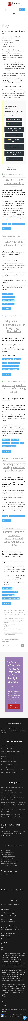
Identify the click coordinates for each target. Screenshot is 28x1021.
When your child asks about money (14, 243)
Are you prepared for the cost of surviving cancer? (14, 388)
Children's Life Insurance (7, 748)
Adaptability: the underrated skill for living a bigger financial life (14, 326)
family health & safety (8, 293)
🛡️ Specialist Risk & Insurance (14, 134)
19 (25, 645)
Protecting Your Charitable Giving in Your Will (12, 787)
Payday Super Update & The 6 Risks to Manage (13, 728)
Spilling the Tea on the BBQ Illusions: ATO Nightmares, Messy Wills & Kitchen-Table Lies (12, 815)
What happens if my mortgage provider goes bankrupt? (14, 467)
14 (11, 645)
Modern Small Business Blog (11, 861)
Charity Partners (16, 904)
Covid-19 (5, 224)
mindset (4, 362)
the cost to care (6, 443)
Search (22, 9)
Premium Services (7, 860)
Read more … (7, 229)
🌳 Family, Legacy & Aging (14, 123)
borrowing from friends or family (10, 591)
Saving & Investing (8, 858)
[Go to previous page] (6, 645)
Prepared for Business (8, 852)
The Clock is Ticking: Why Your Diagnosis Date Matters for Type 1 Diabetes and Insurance (13, 799)
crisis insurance (6, 439)
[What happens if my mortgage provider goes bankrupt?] (14, 459)
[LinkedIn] (15, 14)
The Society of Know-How (10, 865)
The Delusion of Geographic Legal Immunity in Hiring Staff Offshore (13, 811)
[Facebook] (13, 14)
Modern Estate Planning (9, 854)
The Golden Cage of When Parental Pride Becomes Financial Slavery (11, 794)
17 (20, 645)
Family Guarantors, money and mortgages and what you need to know (14, 538)
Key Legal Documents (9, 856)
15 (14, 645)
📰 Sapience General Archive (14, 158)
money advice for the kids (8, 300)
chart (22, 443)
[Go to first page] (3, 645)
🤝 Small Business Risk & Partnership (14, 140)
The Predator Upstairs (6, 790)
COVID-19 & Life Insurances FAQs (14, 181)
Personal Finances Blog (10, 863)
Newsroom (17, 1016)
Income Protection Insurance (8, 759)
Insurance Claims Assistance (8, 761)
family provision (15, 439)
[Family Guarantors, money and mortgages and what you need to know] (11, 528)
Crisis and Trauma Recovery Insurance (10, 751)
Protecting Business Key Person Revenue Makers (13, 769)
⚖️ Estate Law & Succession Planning (14, 129)
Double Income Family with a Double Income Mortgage (12, 755)
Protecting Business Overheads (9, 772)
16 (17, 645)
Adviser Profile (7, 1014)
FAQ (9, 224)
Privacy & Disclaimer (17, 1014)
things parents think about (8, 297)
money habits (17, 359)
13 (8, 645)
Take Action (16, 706)
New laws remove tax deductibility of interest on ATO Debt (13, 732)
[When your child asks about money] (14, 237)
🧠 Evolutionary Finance (14, 119)
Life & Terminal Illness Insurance (9, 764)
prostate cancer (15, 443)
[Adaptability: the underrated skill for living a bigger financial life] (14, 316)
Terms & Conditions (8, 1016)
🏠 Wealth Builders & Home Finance (14, 153)
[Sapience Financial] (15, 4)
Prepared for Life (7, 850)
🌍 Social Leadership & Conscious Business (14, 146)
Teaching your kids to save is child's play (14, 618)
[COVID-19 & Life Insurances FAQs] (14, 175)
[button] (25, 19)
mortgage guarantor (7, 588)
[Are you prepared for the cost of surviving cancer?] (13, 381)
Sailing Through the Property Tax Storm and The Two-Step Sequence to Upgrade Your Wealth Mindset (13, 805)
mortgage (5, 516)
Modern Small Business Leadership (10, 640)
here (7, 835)
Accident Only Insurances (7, 745)
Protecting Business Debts (8, 767)
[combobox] (11, 9)
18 (22, 645)
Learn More (11, 706)
